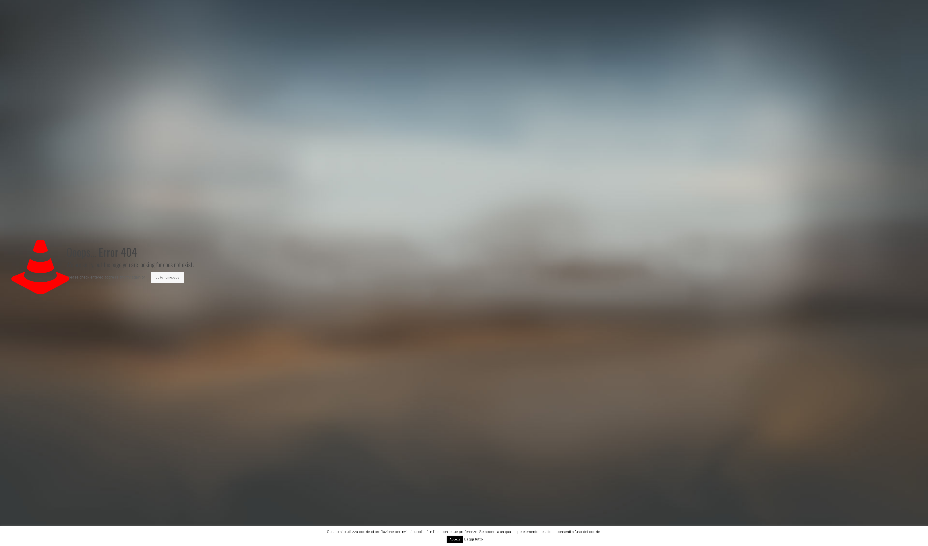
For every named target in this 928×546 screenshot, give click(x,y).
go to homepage (167, 277)
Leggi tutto (473, 539)
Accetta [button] (455, 539)
